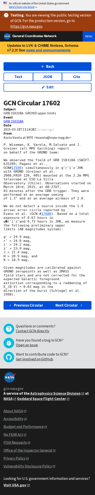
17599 (16, 168)
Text (18, 76)
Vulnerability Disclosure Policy (28, 466)
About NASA (13, 411)
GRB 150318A (13, 121)
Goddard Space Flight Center (41, 398)
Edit (50, 87)
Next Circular (66, 305)
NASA (8, 398)
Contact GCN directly (32, 331)
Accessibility (13, 418)
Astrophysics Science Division (55, 393)
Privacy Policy (14, 458)
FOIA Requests (15, 442)
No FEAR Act (13, 434)
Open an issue (27, 345)
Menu (88, 36)
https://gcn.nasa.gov (26, 26)
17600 (46, 214)
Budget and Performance (24, 426)
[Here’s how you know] (47, 5)
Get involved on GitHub (34, 359)
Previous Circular (28, 305)
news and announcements (48, 50)
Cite (76, 76)
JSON (47, 76)
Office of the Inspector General (28, 450)
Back (50, 66)
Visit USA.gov (15, 485)
